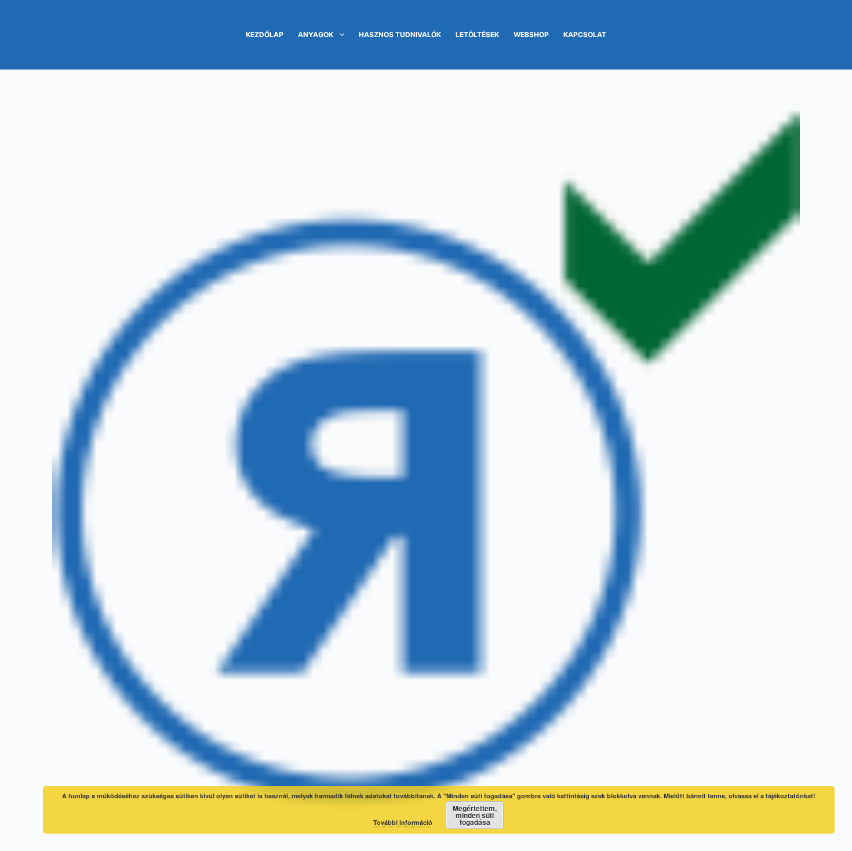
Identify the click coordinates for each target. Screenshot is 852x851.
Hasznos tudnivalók (400, 34)
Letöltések (477, 34)
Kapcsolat (584, 34)
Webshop (531, 34)
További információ (402, 822)
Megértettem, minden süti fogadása (475, 815)
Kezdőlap (264, 34)
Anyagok (315, 34)
